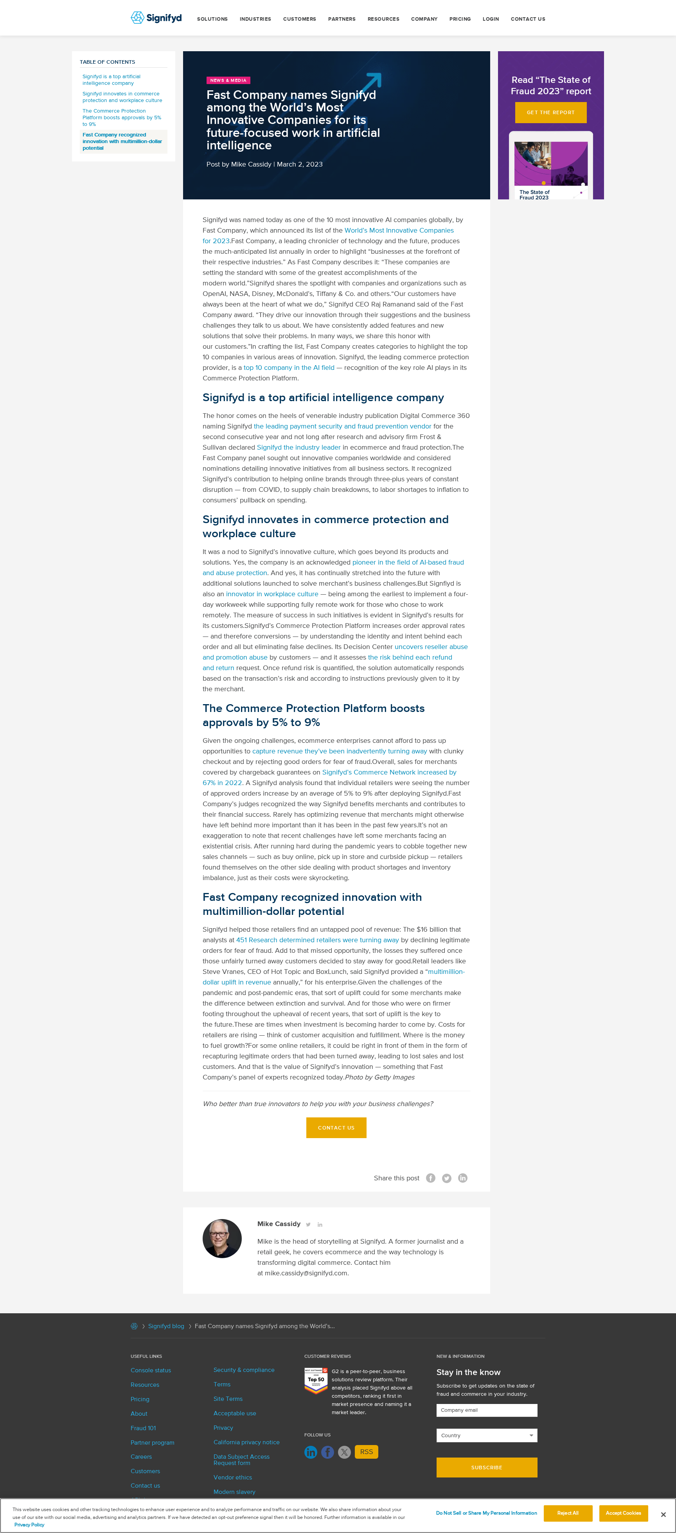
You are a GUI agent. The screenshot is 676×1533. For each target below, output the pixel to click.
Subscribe (487, 1467)
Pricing (460, 19)
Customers (299, 19)
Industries (255, 19)
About (139, 1414)
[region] (338, 1515)
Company (424, 19)
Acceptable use (235, 1414)
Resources (384, 19)
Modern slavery (234, 1492)
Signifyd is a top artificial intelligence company (111, 80)
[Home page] (134, 1328)
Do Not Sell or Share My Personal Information (486, 1513)
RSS (366, 1452)
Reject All (568, 1513)
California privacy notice (247, 1443)
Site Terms (228, 1399)
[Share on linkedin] (462, 1178)
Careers (141, 1457)
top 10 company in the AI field (289, 367)
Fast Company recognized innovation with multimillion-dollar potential (122, 141)
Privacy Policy (29, 1525)
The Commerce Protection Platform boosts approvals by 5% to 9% (122, 117)
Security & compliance (244, 1370)
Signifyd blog (166, 1326)
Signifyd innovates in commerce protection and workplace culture (122, 97)
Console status (151, 1371)
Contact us (528, 19)
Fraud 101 (143, 1428)
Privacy (223, 1428)
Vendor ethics (233, 1478)
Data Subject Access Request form (242, 1460)
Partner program (152, 1443)
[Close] (663, 1514)
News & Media (228, 80)
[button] (551, 112)
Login (491, 19)
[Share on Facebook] (430, 1178)
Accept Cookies (623, 1513)
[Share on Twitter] (446, 1179)
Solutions (212, 19)
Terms (222, 1385)
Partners (342, 19)
